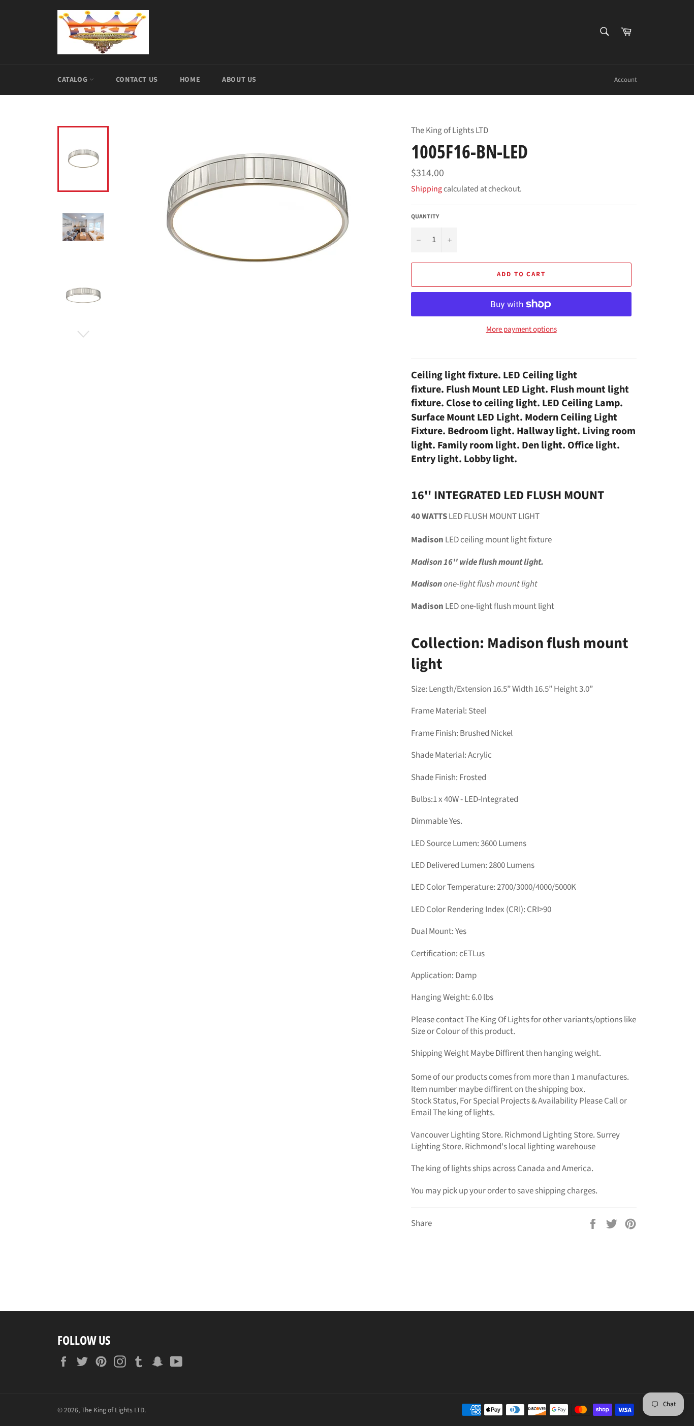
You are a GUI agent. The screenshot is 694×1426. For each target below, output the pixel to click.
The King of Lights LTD (112, 1410)
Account (625, 79)
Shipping (426, 189)
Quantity (425, 217)
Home (190, 80)
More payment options (521, 330)
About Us (239, 80)
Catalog (73, 80)
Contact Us (137, 80)
